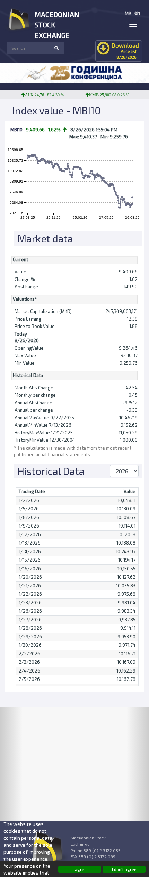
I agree (80, 869)
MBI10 (16, 129)
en (137, 12)
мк (128, 12)
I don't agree (124, 869)
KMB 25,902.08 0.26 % (105, 94)
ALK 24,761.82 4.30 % (40, 94)
